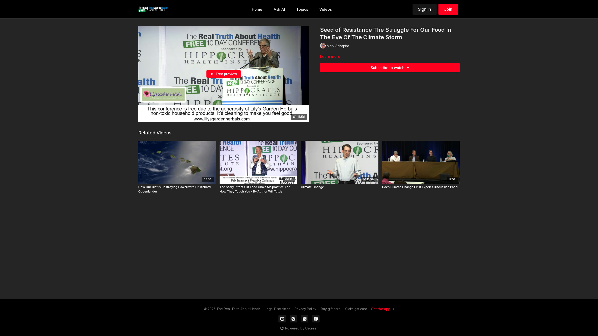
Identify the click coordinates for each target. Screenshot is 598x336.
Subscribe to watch (387, 67)
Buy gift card (331, 309)
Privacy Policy (305, 309)
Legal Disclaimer (277, 309)
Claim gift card (356, 309)
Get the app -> (382, 309)
